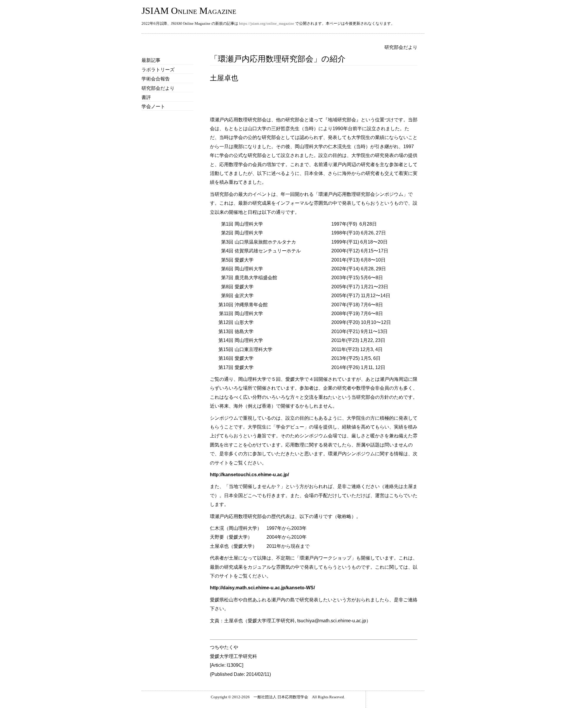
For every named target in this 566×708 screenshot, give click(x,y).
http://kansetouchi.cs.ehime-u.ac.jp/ (249, 474)
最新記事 (151, 60)
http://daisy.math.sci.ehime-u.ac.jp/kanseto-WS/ (262, 587)
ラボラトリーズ (158, 69)
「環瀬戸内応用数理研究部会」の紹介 (277, 58)
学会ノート (153, 106)
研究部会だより (158, 88)
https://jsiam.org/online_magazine (266, 23)
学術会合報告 (156, 78)
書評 (146, 97)
